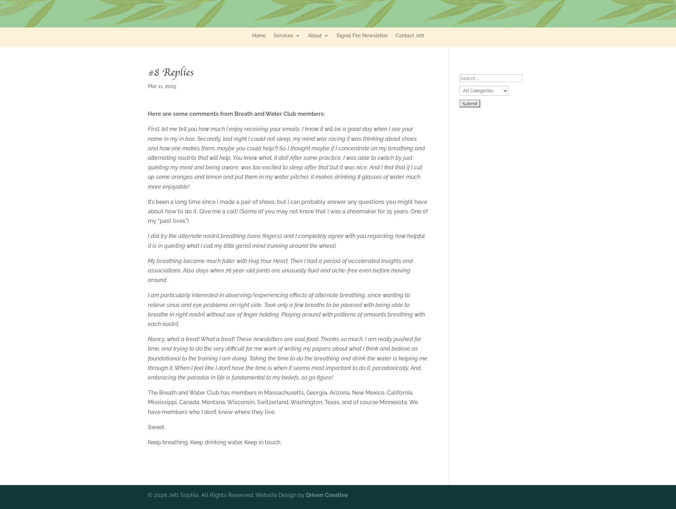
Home (259, 35)
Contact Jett (410, 35)
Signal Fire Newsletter (362, 35)
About (315, 35)
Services (283, 35)
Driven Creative (327, 495)
